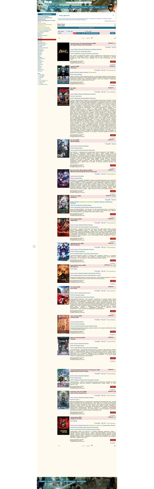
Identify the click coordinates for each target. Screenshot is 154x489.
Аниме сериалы (42, 23)
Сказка (39, 62)
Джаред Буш (79, 205)
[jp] (115, 88)
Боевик (39, 34)
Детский (40, 41)
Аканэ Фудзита (94, 253)
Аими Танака (78, 150)
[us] (115, 43)
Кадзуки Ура (78, 227)
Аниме (39, 21)
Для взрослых (41, 42)
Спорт (39, 65)
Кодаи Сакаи (78, 326)
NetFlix (75, 268)
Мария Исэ (92, 150)
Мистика (40, 51)
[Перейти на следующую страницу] (115, 38)
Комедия (40, 46)
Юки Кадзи (77, 98)
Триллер (40, 67)
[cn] (115, 391)
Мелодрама (41, 50)
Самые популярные (43, 16)
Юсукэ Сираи (85, 326)
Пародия (40, 57)
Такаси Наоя (78, 178)
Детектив (40, 39)
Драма (81, 72)
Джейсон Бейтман (90, 207)
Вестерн (40, 36)
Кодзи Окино (86, 347)
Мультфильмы (47, 14)
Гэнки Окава (86, 253)
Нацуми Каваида (85, 98)
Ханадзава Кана (79, 297)
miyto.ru (50, 2)
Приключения (41, 58)
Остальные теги (43, 84)
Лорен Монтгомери (86, 51)
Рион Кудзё (78, 377)
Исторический (41, 45)
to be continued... (47, 80)
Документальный (42, 43)
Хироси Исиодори (80, 251)
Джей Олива (95, 427)
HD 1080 (47, 76)
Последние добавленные (45, 17)
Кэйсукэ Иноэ (78, 148)
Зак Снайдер (79, 427)
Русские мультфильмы (44, 27)
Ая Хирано (96, 379)
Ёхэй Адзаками (94, 347)
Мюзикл (40, 54)
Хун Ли (99, 275)
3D (47, 79)
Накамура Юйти (79, 253)
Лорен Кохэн (78, 429)
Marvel (47, 83)
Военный (40, 38)
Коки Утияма (85, 150)
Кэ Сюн (77, 399)
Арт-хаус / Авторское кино (44, 30)
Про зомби (47, 81)
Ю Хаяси (92, 297)
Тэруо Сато (78, 96)
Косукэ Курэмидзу (80, 323)
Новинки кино (42, 19)
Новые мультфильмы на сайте (46, 20)
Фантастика (41, 69)
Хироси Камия (85, 227)
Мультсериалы (41, 26)
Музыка (40, 53)
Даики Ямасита (79, 347)
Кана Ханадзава (88, 379)
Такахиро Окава (79, 345)
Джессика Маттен (86, 53)
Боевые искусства (42, 35)
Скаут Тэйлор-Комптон (90, 275)
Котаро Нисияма (93, 227)
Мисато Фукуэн (93, 326)
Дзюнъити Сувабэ (79, 379)
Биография (41, 32)
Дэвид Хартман (87, 427)
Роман (39, 60)
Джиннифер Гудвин (80, 207)
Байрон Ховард (87, 205)
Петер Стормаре (86, 429)
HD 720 (47, 77)
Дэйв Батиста (78, 53)
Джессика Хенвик (95, 429)
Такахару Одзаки (79, 295)
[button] (112, 33)
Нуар (39, 56)
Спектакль (40, 64)
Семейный (40, 61)
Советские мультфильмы (44, 28)
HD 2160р (47, 74)
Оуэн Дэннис (78, 74)
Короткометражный (43, 47)
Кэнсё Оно (86, 297)
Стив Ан (78, 51)
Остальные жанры (44, 31)
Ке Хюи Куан (95, 53)
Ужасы (39, 68)
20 (87, 38)
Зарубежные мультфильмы (45, 24)
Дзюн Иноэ (93, 98)
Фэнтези (40, 71)
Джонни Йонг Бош (79, 275)
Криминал (40, 49)
